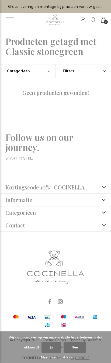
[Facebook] (49, 302)
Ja (51, 347)
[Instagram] (60, 302)
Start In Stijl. (19, 158)
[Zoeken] (93, 20)
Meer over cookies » (57, 357)
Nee (75, 347)
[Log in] (83, 20)
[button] (9, 20)
